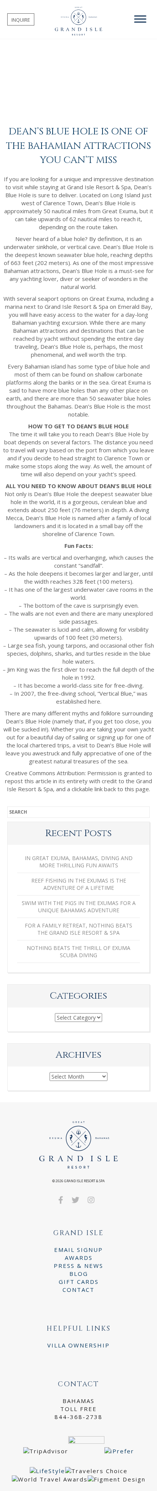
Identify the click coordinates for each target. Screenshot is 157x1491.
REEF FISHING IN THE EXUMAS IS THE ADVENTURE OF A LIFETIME (78, 884)
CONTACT (78, 1289)
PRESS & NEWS (78, 1265)
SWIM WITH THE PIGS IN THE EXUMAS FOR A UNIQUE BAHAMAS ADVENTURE (79, 906)
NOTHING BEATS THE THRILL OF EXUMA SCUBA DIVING (78, 951)
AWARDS (79, 1257)
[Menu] (140, 18)
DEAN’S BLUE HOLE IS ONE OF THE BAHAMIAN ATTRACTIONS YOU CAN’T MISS (78, 145)
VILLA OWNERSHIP (78, 1345)
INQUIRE (20, 19)
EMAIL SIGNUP (78, 1249)
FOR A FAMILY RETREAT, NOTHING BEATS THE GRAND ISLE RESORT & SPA (78, 929)
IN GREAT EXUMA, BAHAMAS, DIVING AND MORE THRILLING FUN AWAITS (79, 861)
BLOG (78, 1273)
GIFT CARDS (79, 1281)
